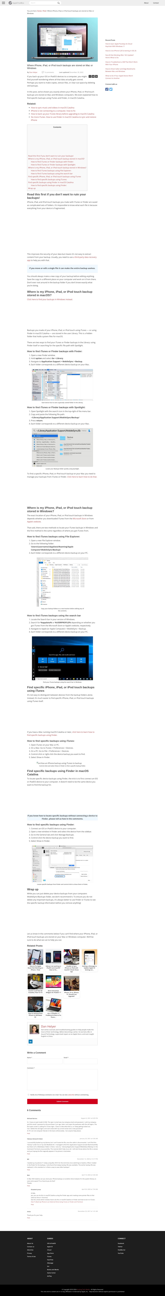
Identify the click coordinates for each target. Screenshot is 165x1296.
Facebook (121, 1243)
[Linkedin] (30, 1041)
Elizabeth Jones (36, 1189)
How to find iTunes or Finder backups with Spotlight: (53, 164)
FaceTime (50, 1260)
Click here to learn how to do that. (82, 476)
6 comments (49, 72)
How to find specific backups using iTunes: (49, 179)
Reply (28, 1133)
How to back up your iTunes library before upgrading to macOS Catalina (62, 114)
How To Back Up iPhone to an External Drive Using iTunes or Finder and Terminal (57, 1202)
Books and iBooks (53, 1269)
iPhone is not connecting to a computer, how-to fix (53, 110)
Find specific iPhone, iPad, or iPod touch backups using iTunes (54, 176)
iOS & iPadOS (51, 1243)
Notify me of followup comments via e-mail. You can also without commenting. (59, 1095)
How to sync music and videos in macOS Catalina (52, 107)
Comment (31, 1068)
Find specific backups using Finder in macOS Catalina (51, 182)
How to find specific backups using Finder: (49, 185)
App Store (50, 1253)
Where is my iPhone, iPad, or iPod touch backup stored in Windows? (57, 167)
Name (29, 1057)
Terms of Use (31, 1256)
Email (66, 1057)
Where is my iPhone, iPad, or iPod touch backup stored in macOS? (56, 159)
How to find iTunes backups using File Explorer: (51, 170)
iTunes (49, 1256)
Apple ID (50, 1247)
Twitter (120, 1247)
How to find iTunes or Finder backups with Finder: (52, 161)
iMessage (50, 1263)
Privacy (29, 1253)
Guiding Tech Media (83, 1289)
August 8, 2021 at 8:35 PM (89, 1118)
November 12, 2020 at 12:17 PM (87, 1159)
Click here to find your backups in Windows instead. (50, 299)
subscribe (71, 1095)
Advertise (30, 1250)
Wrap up (32, 188)
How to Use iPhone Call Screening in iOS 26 (120, 51)
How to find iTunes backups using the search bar (52, 173)
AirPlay (49, 1276)
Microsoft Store (79, 518)
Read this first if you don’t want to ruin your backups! (50, 156)
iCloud (49, 1250)
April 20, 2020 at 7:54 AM (90, 1189)
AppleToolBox (16, 3)
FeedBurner (121, 1250)
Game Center (51, 1273)
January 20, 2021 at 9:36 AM (89, 1138)
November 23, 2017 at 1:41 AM (88, 1211)
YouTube (121, 1253)
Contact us (30, 1247)
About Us (30, 1243)
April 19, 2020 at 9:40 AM (90, 1175)
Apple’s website (34, 521)
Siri (48, 1266)
